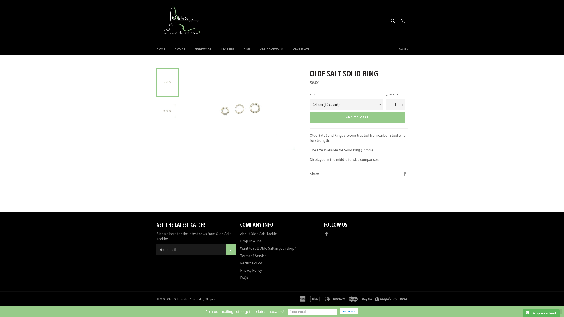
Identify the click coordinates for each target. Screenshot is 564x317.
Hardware (203, 48)
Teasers (227, 48)
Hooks (179, 48)
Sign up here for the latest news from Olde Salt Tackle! (193, 236)
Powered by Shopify (202, 299)
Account (403, 48)
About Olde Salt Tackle (258, 233)
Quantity (392, 94)
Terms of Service (253, 255)
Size (312, 94)
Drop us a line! (251, 241)
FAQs (244, 277)
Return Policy (251, 263)
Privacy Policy (251, 270)
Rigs (247, 48)
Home (160, 48)
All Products (271, 48)
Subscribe (349, 311)
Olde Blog (301, 48)
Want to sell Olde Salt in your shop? (268, 248)
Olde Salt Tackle (177, 299)
